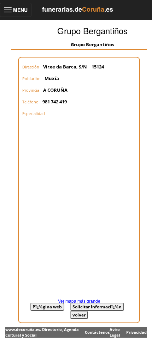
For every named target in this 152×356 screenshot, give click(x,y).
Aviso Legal (115, 332)
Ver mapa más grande (79, 301)
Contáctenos (97, 332)
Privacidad (136, 332)
